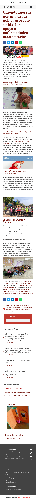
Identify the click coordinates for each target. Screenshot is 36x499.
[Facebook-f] (5, 7)
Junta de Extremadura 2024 (14, 307)
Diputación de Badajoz (11, 289)
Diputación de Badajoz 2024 (21, 305)
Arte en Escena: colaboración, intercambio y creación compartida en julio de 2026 (17, 373)
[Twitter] (8, 7)
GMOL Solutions (24, 497)
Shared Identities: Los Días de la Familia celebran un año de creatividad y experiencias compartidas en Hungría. (16, 337)
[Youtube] (11, 7)
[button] (30, 7)
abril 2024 (9, 305)
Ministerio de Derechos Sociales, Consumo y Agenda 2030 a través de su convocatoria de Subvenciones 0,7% (18, 291)
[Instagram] (14, 7)
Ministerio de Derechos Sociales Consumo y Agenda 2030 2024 (19, 309)
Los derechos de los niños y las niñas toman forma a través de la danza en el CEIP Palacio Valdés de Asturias (18, 350)
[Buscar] (28, 320)
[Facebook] (31, 449)
